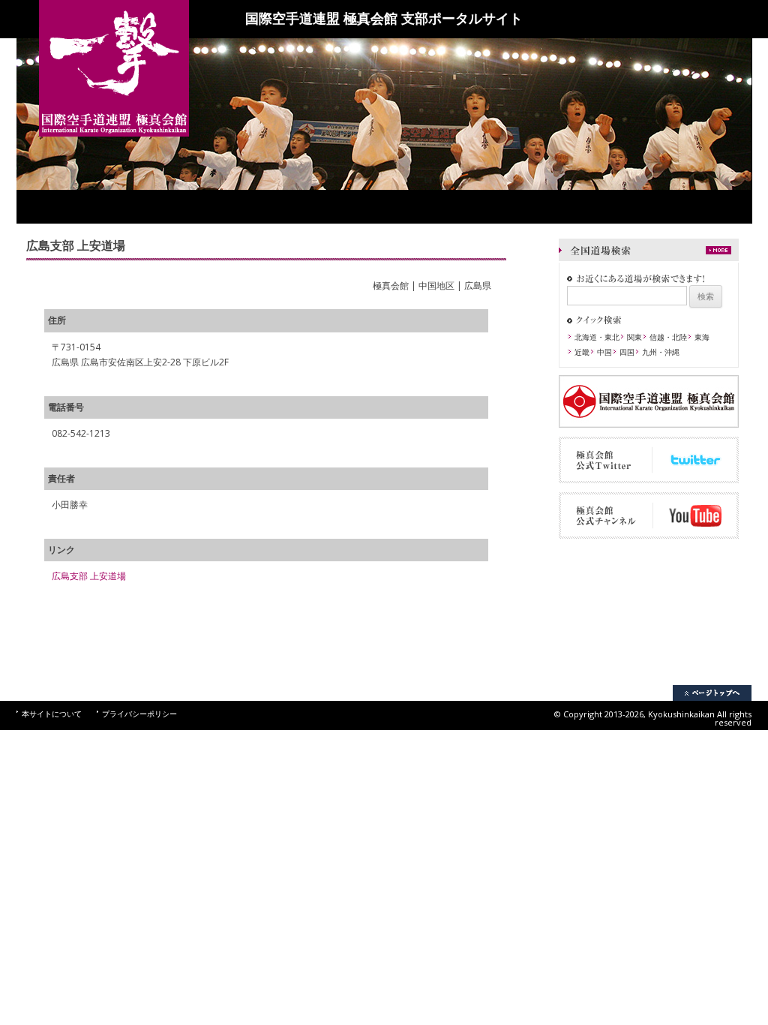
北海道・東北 (597, 337)
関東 (634, 337)
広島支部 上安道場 (89, 576)
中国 (604, 352)
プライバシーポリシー (139, 713)
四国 (627, 352)
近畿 (582, 352)
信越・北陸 (668, 337)
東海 (702, 337)
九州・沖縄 (661, 352)
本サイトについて (52, 713)
